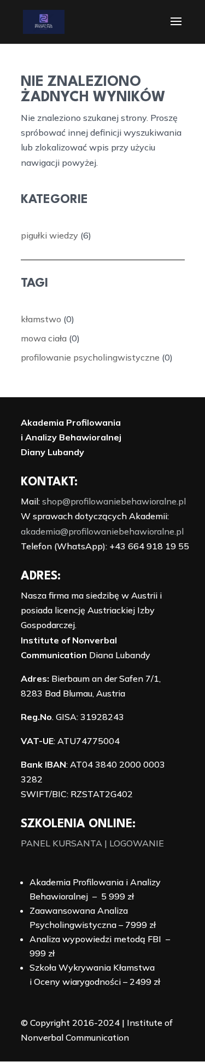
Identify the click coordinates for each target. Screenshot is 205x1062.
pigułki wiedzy (49, 235)
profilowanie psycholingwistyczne (90, 357)
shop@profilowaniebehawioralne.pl (114, 501)
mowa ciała (44, 338)
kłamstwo (41, 319)
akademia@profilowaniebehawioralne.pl (102, 531)
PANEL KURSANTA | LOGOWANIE (92, 843)
